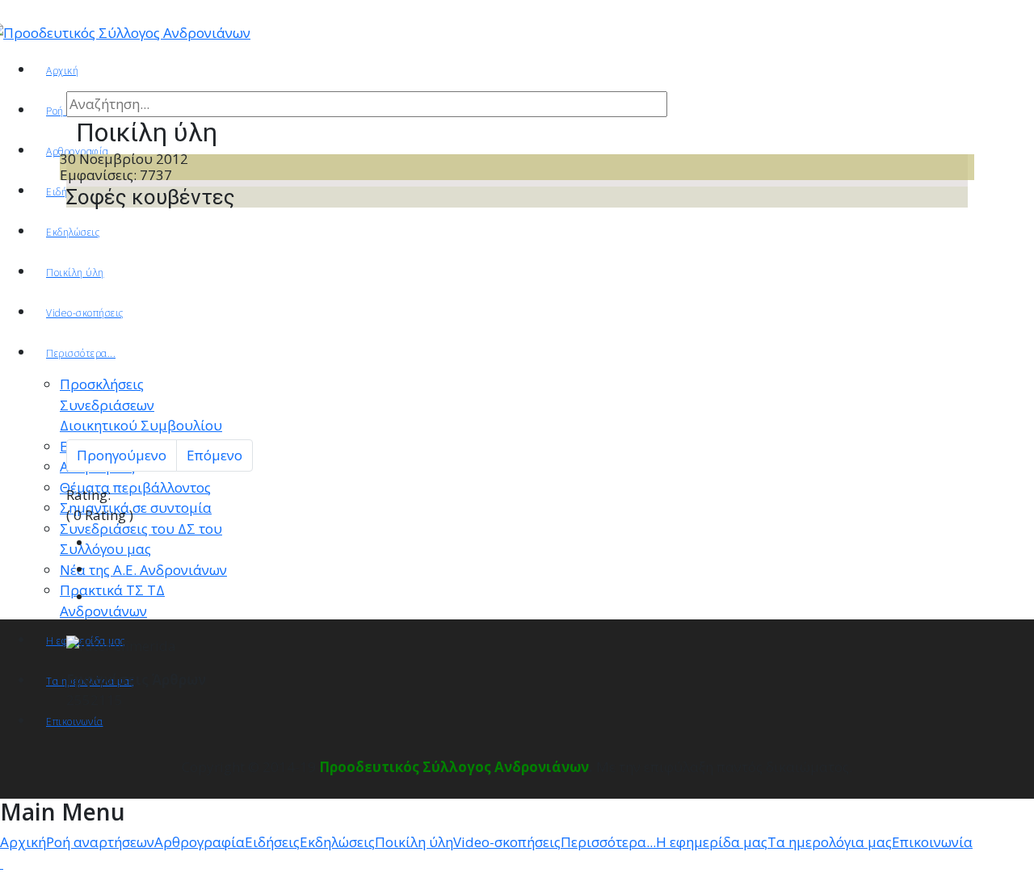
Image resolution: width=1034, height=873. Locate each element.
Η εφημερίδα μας (711, 842)
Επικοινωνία (932, 842)
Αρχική (62, 71)
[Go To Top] (1, 863)
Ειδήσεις (272, 842)
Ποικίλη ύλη (414, 842)
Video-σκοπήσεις (507, 842)
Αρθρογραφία (199, 842)
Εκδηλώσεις (337, 842)
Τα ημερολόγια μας (829, 842)
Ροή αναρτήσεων (100, 842)
